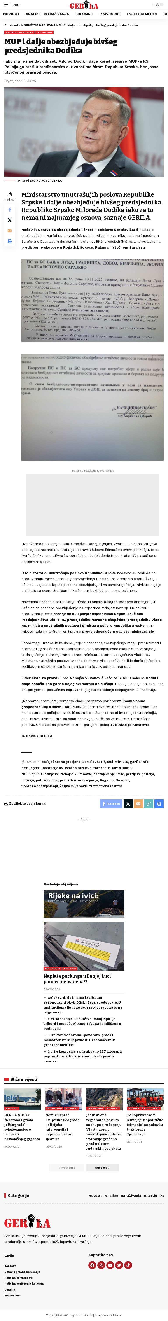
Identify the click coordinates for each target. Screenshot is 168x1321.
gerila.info (139, 762)
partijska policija (140, 774)
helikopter (30, 768)
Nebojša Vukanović (76, 774)
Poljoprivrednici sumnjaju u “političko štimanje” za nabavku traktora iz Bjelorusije (145, 1124)
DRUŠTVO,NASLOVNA (19, 32)
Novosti (95, 1196)
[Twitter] (119, 1265)
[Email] (9, 230)
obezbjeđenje (104, 774)
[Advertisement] (92, 505)
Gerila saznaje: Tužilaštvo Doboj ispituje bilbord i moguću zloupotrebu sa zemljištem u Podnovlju (82, 1024)
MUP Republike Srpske (40, 774)
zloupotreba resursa (106, 786)
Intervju (150, 1196)
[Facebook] (92, 1265)
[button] (8, 4)
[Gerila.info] (84, 4)
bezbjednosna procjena (61, 762)
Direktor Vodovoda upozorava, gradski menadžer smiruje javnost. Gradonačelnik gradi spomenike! (79, 1040)
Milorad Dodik (120, 768)
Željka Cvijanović (74, 786)
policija (27, 780)
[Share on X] (9, 220)
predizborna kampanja (79, 780)
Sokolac (122, 780)
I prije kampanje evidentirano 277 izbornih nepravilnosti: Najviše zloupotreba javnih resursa (83, 1056)
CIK (125, 762)
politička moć (47, 780)
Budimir (114, 762)
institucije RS (52, 768)
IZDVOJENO (44, 32)
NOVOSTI (70, 968)
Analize (111, 1196)
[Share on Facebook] (9, 209)
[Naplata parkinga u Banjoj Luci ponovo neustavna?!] (84, 946)
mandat (99, 768)
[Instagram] (101, 1265)
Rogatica (107, 780)
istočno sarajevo (78, 768)
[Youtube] (110, 1265)
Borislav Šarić (93, 762)
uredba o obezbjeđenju (39, 786)
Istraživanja (131, 1196)
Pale (120, 774)
